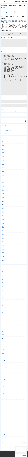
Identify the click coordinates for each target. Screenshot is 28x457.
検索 (2, 119)
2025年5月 (3, 142)
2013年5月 (3, 216)
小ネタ (2, 419)
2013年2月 (3, 219)
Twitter (2, 346)
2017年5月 (3, 178)
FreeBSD (3, 293)
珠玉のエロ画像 (3, 434)
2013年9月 (3, 212)
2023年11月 (3, 152)
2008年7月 (3, 253)
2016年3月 (3, 186)
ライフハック (3, 401)
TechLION (3, 345)
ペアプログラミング (4, 394)
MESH (2, 309)
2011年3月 (3, 237)
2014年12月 (3, 200)
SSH (2, 338)
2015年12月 (3, 190)
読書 (2, 441)
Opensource (3, 320)
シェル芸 (2, 382)
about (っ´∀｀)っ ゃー (17, 1)
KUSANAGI (3, 305)
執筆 (2, 415)
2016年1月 (3, 189)
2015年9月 (3, 193)
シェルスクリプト (3, 379)
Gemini (2, 294)
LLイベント (3, 308)
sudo (2, 341)
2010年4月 (3, 249)
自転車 (23, 1)
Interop (2, 301)
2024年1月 (3, 149)
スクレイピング (3, 383)
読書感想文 (3, 442)
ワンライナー (3, 405)
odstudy (2, 319)
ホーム (12, 1)
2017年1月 (3, 179)
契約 (2, 416)
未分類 (2, 431)
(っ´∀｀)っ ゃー (3, 1)
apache (2, 271)
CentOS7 (3, 282)
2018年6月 (3, 167)
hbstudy (2, 297)
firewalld (2, 290)
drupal (2, 286)
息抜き (2, 423)
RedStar (2, 331)
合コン (2, 412)
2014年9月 (3, 204)
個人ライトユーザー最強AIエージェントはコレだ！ (7, 130)
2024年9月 (3, 145)
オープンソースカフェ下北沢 (5, 367)
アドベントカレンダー (4, 360)
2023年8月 (3, 153)
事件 (2, 408)
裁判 (2, 438)
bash (2, 275)
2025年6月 (3, 141)
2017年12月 (3, 171)
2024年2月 (3, 148)
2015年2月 (3, 197)
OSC (2, 323)
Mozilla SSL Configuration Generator (6, 12)
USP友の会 (3, 349)
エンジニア (3, 364)
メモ (2, 397)
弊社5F (26, 1)
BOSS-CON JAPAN (4, 278)
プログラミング (3, 390)
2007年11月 (3, 260)
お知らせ (2, 368)
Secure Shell (3, 334)
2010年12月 (3, 241)
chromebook (3, 283)
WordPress (3, 353)
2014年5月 (3, 208)
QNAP (2, 330)
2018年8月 (3, 164)
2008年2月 (3, 256)
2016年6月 (3, 182)
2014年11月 (3, 201)
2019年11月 (3, 160)
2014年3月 (3, 211)
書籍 (2, 430)
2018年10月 (3, 163)
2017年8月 (3, 175)
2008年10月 (3, 252)
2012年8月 (3, 223)
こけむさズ (3, 371)
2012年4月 (3, 226)
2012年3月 (3, 227)
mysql (2, 312)
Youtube (2, 357)
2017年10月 (3, 174)
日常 (2, 427)
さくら (2, 375)
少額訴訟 (2, 420)
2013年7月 (3, 215)
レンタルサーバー (3, 404)
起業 (2, 446)
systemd (2, 342)
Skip (22, 455)
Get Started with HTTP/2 (4, 14)
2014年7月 (3, 205)
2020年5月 (3, 156)
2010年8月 (3, 245)
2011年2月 (3, 238)
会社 (2, 409)
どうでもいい (3, 386)
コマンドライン (3, 372)
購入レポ (2, 445)
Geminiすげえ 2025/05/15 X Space (5, 133)
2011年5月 (3, 234)
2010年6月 (3, 248)
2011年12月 (3, 230)
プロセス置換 (3, 393)
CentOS (2, 279)
